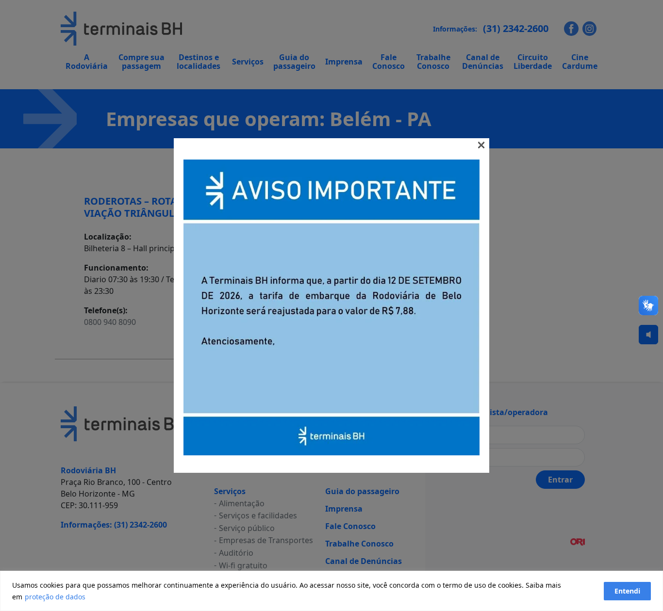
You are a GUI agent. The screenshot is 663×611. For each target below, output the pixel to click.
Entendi (627, 590)
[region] (331, 591)
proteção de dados (55, 596)
